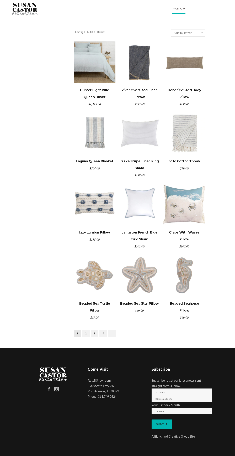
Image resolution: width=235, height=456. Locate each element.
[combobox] (188, 33)
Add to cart (94, 62)
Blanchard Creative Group (171, 436)
